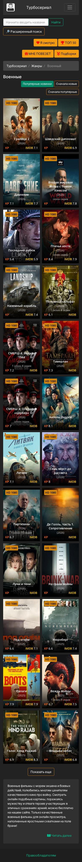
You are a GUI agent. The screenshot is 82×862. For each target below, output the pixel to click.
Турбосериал (38, 7)
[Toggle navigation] (69, 7)
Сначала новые (66, 83)
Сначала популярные (62, 91)
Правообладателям (41, 855)
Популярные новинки (37, 83)
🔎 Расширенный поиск (24, 31)
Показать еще (41, 772)
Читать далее (61, 835)
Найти (56, 22)
